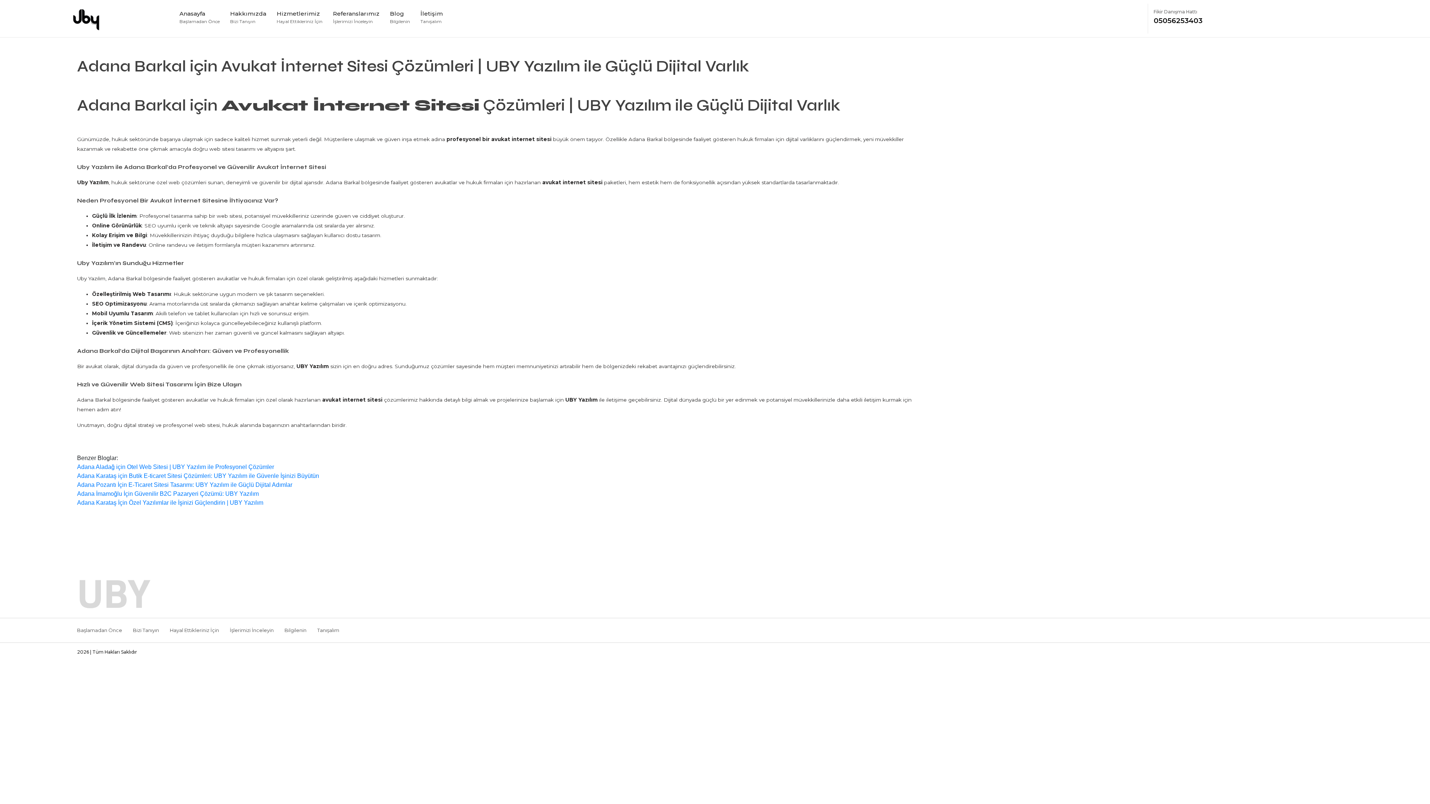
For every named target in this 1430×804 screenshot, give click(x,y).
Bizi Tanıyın (146, 630)
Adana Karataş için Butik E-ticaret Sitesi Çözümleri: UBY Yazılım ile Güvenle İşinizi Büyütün (198, 476)
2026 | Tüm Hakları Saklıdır (107, 652)
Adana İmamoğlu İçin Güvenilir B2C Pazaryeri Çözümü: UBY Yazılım (168, 494)
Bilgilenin (295, 630)
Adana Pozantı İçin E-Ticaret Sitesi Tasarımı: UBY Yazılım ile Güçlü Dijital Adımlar (184, 485)
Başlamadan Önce (99, 630)
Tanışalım (328, 630)
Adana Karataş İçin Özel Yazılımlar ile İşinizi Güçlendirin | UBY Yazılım (170, 503)
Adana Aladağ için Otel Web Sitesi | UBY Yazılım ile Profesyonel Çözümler (175, 467)
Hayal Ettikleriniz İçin (194, 630)
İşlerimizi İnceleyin (252, 630)
